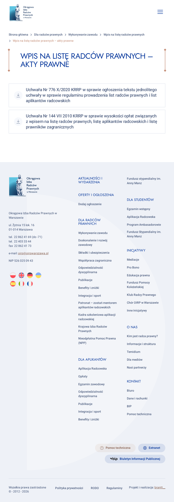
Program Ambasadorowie (144, 224)
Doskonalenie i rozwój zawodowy (92, 242)
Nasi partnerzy (136, 367)
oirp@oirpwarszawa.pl (33, 253)
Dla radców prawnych (89, 222)
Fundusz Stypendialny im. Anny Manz (144, 234)
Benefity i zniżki (88, 288)
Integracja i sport (89, 295)
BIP (129, 406)
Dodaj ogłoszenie (89, 204)
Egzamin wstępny (138, 209)
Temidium (133, 352)
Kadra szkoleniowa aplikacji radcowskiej (97, 317)
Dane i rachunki (137, 398)
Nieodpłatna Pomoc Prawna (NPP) (97, 340)
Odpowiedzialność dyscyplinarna (90, 270)
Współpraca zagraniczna (95, 260)
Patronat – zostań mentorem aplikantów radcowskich (97, 305)
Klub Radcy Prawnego (141, 295)
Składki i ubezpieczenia (93, 252)
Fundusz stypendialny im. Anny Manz (144, 181)
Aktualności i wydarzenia (90, 180)
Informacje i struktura (141, 344)
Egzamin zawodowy (91, 384)
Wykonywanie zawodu (93, 233)
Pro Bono (133, 267)
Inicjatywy (136, 250)
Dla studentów (140, 200)
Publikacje (85, 280)
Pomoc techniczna (139, 414)
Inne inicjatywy (137, 310)
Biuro (130, 390)
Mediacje (133, 259)
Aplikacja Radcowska (92, 368)
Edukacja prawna (138, 275)
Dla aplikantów (92, 359)
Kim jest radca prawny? (142, 336)
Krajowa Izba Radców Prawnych (92, 328)
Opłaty (82, 376)
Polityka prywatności (69, 488)
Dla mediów (134, 359)
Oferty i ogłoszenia (96, 195)
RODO (95, 488)
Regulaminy (114, 488)
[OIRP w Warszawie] (25, 12)
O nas (132, 327)
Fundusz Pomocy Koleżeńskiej (138, 284)
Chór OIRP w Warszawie (143, 302)
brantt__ (159, 487)
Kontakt (134, 381)
